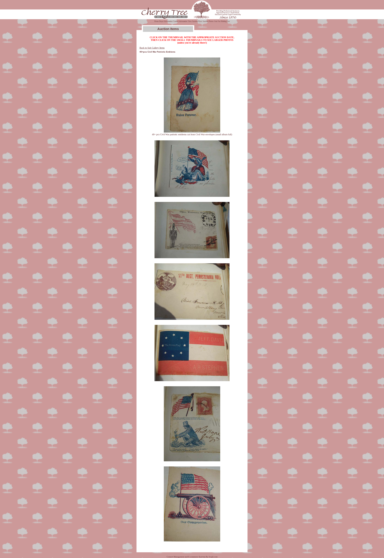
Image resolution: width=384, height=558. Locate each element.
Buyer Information (165, 21)
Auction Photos (208, 21)
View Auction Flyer (195, 21)
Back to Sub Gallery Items (152, 48)
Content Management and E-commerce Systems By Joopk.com (192, 557)
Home (156, 21)
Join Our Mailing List (222, 21)
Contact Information (180, 21)
